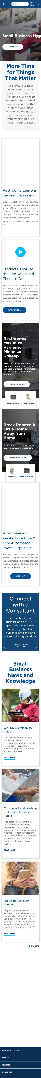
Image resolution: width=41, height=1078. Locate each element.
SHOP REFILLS (29, 403)
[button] (3, 4)
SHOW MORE (34, 946)
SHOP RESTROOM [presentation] (16, 384)
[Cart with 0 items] (38, 4)
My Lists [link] (32, 4)
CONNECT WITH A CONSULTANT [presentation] (20, 646)
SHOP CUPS (12, 477)
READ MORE (9, 758)
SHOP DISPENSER (13, 403)
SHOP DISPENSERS (26, 477)
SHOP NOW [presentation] (13, 47)
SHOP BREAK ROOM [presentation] (17, 458)
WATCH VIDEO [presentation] (14, 310)
